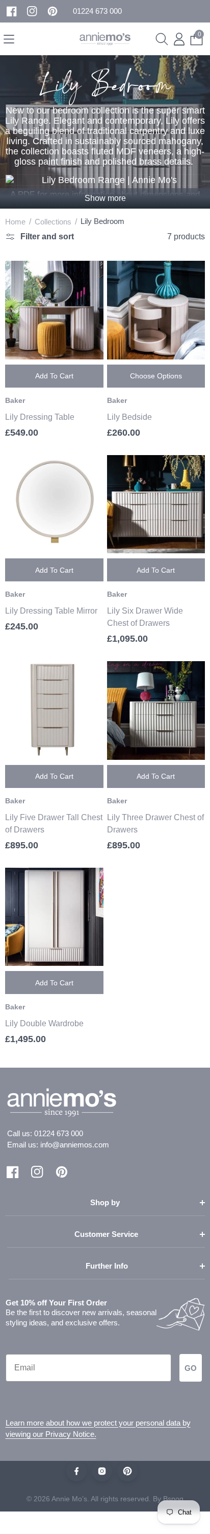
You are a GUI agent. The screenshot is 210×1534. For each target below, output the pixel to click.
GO (191, 1368)
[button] (97, 11)
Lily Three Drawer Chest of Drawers (155, 823)
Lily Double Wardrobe (44, 1023)
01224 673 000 (58, 1133)
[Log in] (179, 39)
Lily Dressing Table (39, 417)
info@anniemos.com (74, 1144)
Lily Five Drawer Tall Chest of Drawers (53, 823)
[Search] (161, 39)
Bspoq (173, 1499)
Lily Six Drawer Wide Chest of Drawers (145, 616)
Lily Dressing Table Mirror (51, 610)
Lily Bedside (129, 417)
